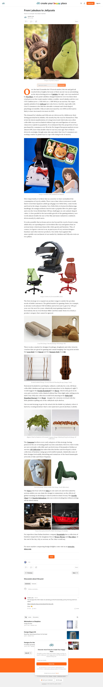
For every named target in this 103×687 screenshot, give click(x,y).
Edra (48, 491)
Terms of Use (59, 667)
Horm (57, 391)
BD (65, 352)
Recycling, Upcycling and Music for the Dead (35, 634)
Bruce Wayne (60, 537)
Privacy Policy (63, 669)
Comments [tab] (27, 583)
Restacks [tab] (34, 583)
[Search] (81, 3)
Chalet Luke (30, 597)
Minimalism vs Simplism (32, 621)
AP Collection (35, 449)
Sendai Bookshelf (44, 391)
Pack (29, 491)
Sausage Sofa (54, 352)
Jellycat (43, 104)
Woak (44, 398)
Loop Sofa (30, 352)
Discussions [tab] (35, 617)
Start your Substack (47, 680)
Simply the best (28, 623)
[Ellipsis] (78, 597)
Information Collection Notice (51, 669)
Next (74, 573)
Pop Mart (29, 97)
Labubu (55, 94)
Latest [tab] (29, 617)
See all (27, 653)
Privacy (50, 676)
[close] (66, 643)
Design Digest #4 (30, 632)
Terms (54, 676)
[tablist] (30, 583)
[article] (51, 624)
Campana (30, 442)
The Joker (72, 537)
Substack (44, 684)
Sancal (40, 352)
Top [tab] (26, 617)
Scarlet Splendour (39, 498)
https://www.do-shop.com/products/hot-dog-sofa (40, 604)
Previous (29, 573)
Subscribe (90, 3)
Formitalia (61, 534)
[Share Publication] (84, 3)
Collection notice (61, 676)
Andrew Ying (31, 16)
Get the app (59, 680)
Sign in (98, 3)
